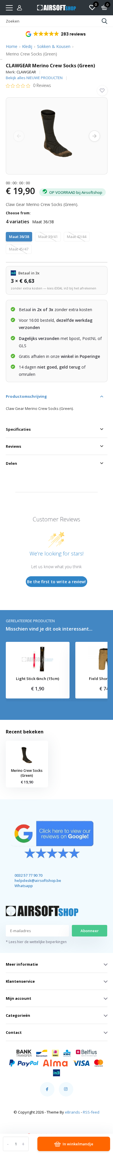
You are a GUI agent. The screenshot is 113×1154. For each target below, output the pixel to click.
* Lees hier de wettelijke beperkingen (36, 941)
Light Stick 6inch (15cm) (37, 679)
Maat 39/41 (48, 236)
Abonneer (90, 930)
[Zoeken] (104, 21)
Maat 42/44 (76, 236)
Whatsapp (23, 885)
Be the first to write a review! (56, 581)
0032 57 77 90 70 (28, 875)
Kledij (27, 46)
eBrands (72, 1112)
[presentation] (18, 136)
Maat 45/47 (18, 249)
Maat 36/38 (19, 236)
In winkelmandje (78, 1143)
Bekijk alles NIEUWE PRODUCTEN (34, 77)
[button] (56, 34)
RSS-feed (91, 1112)
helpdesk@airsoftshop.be (32, 880)
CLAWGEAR (26, 72)
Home (11, 46)
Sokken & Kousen (53, 46)
